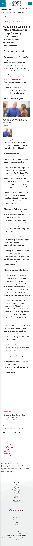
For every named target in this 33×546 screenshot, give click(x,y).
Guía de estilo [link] (9, 471)
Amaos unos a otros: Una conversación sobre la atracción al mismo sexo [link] (17, 76)
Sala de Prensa (6, 9)
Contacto (4, 17)
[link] (14, 418)
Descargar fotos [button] (17, 140)
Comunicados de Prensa (8, 12)
